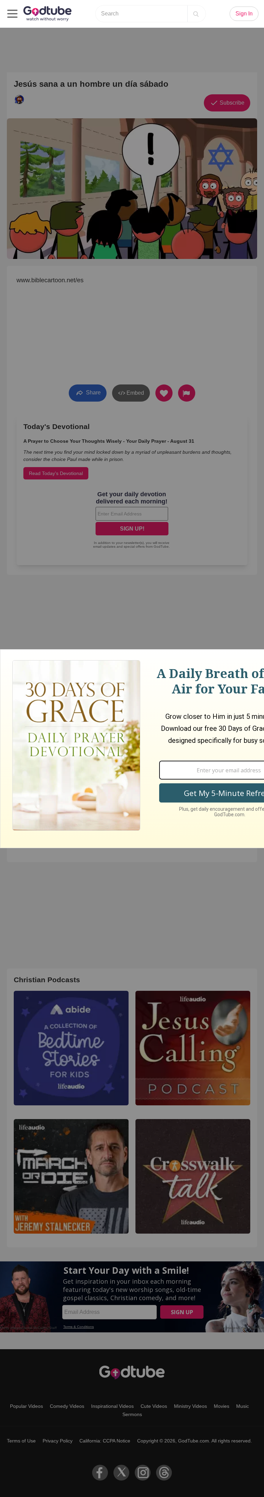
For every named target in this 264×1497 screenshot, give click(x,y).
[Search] (196, 14)
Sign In (244, 13)
